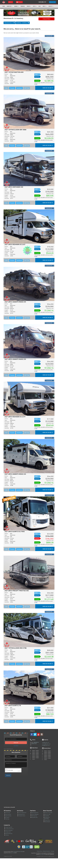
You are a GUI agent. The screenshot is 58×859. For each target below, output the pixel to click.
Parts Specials (34, 815)
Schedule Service (22, 815)
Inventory (9, 6)
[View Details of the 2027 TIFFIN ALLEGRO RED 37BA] (29, 630)
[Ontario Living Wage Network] (37, 847)
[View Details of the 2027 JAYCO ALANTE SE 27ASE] (29, 513)
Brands (16, 6)
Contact (50, 6)
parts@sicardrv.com (46, 745)
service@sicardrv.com (46, 744)
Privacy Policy (47, 820)
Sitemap (7, 835)
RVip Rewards (47, 821)
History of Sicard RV (48, 812)
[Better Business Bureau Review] (27, 847)
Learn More (16, 745)
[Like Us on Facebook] (31, 734)
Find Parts (33, 811)
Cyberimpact (11, 748)
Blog (40, 6)
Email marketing (6, 748)
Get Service (20, 811)
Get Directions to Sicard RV (9, 807)
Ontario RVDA (20, 851)
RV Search (7, 817)
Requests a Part (34, 817)
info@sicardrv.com (45, 742)
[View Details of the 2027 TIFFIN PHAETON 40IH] (29, 54)
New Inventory (8, 814)
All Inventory (7, 812)
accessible (42, 854)
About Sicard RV (47, 811)
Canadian (15, 851)
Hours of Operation (9, 830)
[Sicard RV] (3, 2)
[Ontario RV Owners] (40, 841)
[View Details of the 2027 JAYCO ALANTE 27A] (29, 687)
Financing (23, 6)
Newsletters (47, 815)
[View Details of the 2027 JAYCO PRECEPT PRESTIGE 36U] (29, 572)
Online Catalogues (35, 814)
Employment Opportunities (46, 818)
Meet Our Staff (47, 814)
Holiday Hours (8, 832)
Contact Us (7, 825)
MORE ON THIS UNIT (47, 88)
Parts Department (35, 812)
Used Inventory (8, 815)
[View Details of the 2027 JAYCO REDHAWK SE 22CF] (29, 226)
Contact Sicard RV (8, 827)
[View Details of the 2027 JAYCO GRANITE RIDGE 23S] (29, 284)
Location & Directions (9, 828)
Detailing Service (22, 814)
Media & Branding (8, 833)
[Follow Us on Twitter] (35, 734)
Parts (34, 6)
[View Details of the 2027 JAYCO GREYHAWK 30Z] (29, 169)
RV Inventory (7, 811)
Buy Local (12, 852)
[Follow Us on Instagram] (41, 734)
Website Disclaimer (46, 851)
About (44, 6)
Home (3, 6)
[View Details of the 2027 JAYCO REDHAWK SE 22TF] (29, 399)
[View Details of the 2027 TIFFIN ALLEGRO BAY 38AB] (29, 111)
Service (28, 6)
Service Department (22, 812)
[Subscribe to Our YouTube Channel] (38, 734)
